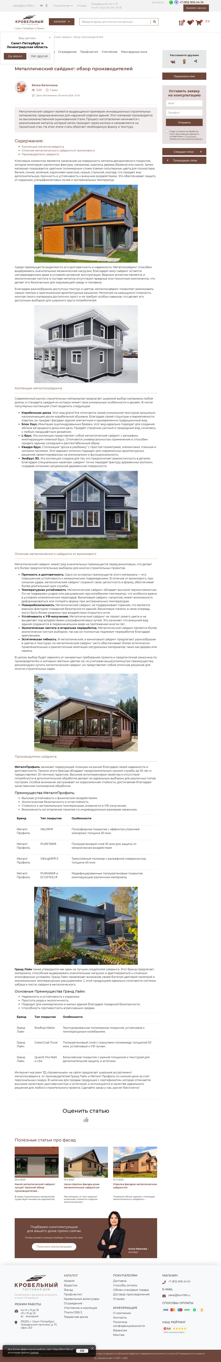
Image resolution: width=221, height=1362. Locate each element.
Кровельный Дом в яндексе (175, 1330)
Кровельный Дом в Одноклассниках (184, 62)
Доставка (119, 1281)
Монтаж (118, 1335)
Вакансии (120, 1330)
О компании (122, 1313)
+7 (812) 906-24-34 (192, 2)
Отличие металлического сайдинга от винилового (58, 150)
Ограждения (73, 1303)
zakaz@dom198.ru (24, 5)
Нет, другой (39, 56)
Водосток (70, 1285)
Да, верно (15, 56)
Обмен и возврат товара (131, 1290)
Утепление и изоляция (80, 1308)
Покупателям (61, 5)
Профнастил (73, 1294)
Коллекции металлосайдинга (43, 146)
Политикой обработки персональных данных (186, 137)
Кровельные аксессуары (81, 1299)
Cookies (34, 1352)
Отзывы (82, 5)
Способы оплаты (125, 1285)
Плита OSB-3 (73, 1312)
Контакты (158, 2)
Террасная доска (76, 1317)
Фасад (68, 1290)
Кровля (69, 1281)
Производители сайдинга (40, 154)
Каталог (60, 21)
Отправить (184, 122)
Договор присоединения (131, 1294)
